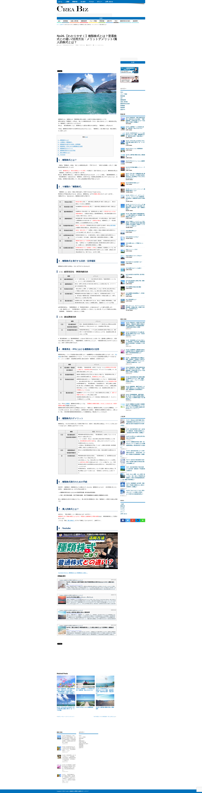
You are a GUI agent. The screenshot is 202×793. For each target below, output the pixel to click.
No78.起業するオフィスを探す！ (134, 268)
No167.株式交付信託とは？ (133, 182)
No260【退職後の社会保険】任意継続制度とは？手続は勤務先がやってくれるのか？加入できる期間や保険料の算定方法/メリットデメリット (135, 406)
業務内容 (74, 1)
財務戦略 (65, 21)
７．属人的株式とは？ (64, 152)
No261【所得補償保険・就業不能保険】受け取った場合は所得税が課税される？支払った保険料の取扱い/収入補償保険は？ (135, 397)
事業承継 (102, 21)
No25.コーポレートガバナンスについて (66, 716)
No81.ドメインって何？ (132, 249)
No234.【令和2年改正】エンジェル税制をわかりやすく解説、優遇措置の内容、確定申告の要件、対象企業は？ (105, 691)
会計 (59, 21)
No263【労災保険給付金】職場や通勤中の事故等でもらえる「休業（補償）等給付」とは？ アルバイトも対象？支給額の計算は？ (135, 379)
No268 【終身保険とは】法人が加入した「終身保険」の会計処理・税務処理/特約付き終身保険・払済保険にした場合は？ (135, 342)
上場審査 (67, 403)
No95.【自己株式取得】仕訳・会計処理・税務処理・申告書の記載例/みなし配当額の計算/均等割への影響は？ (135, 430)
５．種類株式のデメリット (65, 148)
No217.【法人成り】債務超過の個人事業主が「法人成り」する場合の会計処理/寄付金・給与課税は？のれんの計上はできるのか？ (135, 176)
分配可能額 (113, 225)
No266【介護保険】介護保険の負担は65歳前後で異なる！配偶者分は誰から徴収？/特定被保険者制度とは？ (135, 351)
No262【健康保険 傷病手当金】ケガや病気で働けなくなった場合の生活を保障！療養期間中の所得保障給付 (135, 388)
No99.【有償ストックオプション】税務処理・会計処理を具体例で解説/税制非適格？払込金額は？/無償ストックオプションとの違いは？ (135, 224)
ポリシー (99, 1)
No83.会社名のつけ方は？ (132, 237)
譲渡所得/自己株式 (125, 21)
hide (86, 137)
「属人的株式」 (71, 520)
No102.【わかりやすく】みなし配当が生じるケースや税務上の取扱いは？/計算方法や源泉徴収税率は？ (135, 492)
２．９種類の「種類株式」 (65, 142)
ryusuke (59, 45)
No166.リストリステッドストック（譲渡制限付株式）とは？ (135, 189)
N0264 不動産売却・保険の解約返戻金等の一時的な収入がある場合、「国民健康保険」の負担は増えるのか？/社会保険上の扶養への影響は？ (66, 691)
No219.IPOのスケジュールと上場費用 (135, 161)
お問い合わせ (109, 1)
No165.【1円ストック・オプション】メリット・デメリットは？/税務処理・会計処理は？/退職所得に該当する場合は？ (135, 197)
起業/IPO (109, 21)
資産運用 (135, 21)
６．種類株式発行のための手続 (66, 150)
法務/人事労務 (74, 21)
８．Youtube (61, 154)
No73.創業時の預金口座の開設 (133, 287)
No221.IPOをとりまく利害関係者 (84, 707)
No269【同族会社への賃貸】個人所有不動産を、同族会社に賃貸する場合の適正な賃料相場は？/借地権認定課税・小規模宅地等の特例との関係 (135, 325)
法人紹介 (83, 1)
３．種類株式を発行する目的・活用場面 (69, 144)
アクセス (91, 1)
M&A (116, 21)
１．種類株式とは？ (63, 140)
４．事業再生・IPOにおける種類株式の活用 (70, 146)
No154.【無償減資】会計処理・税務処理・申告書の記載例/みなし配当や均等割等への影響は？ (135, 484)
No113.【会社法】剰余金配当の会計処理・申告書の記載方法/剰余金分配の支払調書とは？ (135, 461)
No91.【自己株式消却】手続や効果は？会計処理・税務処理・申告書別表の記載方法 (135, 468)
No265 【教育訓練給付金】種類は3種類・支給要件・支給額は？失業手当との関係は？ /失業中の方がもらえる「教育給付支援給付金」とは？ (135, 360)
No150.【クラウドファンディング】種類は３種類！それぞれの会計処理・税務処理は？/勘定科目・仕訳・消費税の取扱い (135, 207)
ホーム (60, 1)
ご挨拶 (67, 1)
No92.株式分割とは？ (131, 230)
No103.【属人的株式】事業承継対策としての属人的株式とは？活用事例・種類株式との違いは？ (135, 215)
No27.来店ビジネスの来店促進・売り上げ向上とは (104, 716)
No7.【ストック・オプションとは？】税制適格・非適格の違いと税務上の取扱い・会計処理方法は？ (135, 307)
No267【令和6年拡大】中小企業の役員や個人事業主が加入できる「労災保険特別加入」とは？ (135, 333)
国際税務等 (84, 21)
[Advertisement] (85, 29)
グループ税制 (93, 21)
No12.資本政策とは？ (131, 299)
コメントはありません (99, 45)
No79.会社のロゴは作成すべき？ (134, 262)
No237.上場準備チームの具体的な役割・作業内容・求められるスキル (85, 689)
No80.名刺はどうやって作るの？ (134, 255)
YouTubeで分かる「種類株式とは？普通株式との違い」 (73, 573)
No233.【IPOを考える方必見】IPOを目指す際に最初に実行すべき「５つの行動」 (65, 709)
